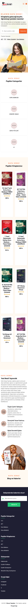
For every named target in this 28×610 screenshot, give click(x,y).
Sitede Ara (23, 31)
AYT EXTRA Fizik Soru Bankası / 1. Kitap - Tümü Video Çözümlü (21, 193)
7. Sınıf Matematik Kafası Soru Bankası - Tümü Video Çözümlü (7, 241)
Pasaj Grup (14, 606)
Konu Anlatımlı (5, 530)
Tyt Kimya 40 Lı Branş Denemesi (7, 336)
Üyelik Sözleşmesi (6, 567)
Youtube (3, 591)
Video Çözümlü (11, 39)
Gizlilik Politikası (5, 564)
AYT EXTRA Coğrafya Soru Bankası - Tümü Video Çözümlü (21, 338)
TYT (5, 39)
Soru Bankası (20, 39)
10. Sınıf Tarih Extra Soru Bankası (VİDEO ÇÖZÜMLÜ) (7, 191)
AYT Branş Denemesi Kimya (21, 288)
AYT (2, 39)
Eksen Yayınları (10, 603)
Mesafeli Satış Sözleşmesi (8, 570)
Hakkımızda (4, 561)
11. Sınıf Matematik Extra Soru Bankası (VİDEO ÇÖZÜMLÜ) (21, 240)
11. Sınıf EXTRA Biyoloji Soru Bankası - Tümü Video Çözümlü (7, 288)
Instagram (3, 581)
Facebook (3, 585)
